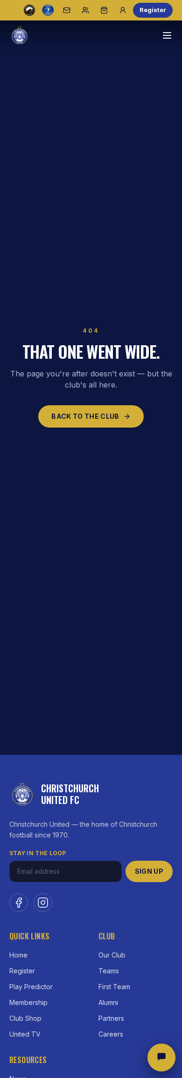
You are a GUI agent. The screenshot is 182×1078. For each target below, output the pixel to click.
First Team (114, 987)
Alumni (108, 1002)
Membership (28, 1002)
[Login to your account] (122, 10)
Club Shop (25, 1018)
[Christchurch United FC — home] (19, 35)
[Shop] (104, 10)
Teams (108, 971)
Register (153, 9)
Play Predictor (31, 987)
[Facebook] (18, 902)
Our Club (112, 955)
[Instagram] (43, 902)
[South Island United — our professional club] (29, 10)
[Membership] (85, 10)
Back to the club (85, 416)
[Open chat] (161, 1057)
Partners (111, 1018)
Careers (110, 1034)
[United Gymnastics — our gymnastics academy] (48, 10)
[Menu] (167, 35)
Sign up (149, 871)
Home (18, 955)
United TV (25, 1034)
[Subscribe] (66, 10)
